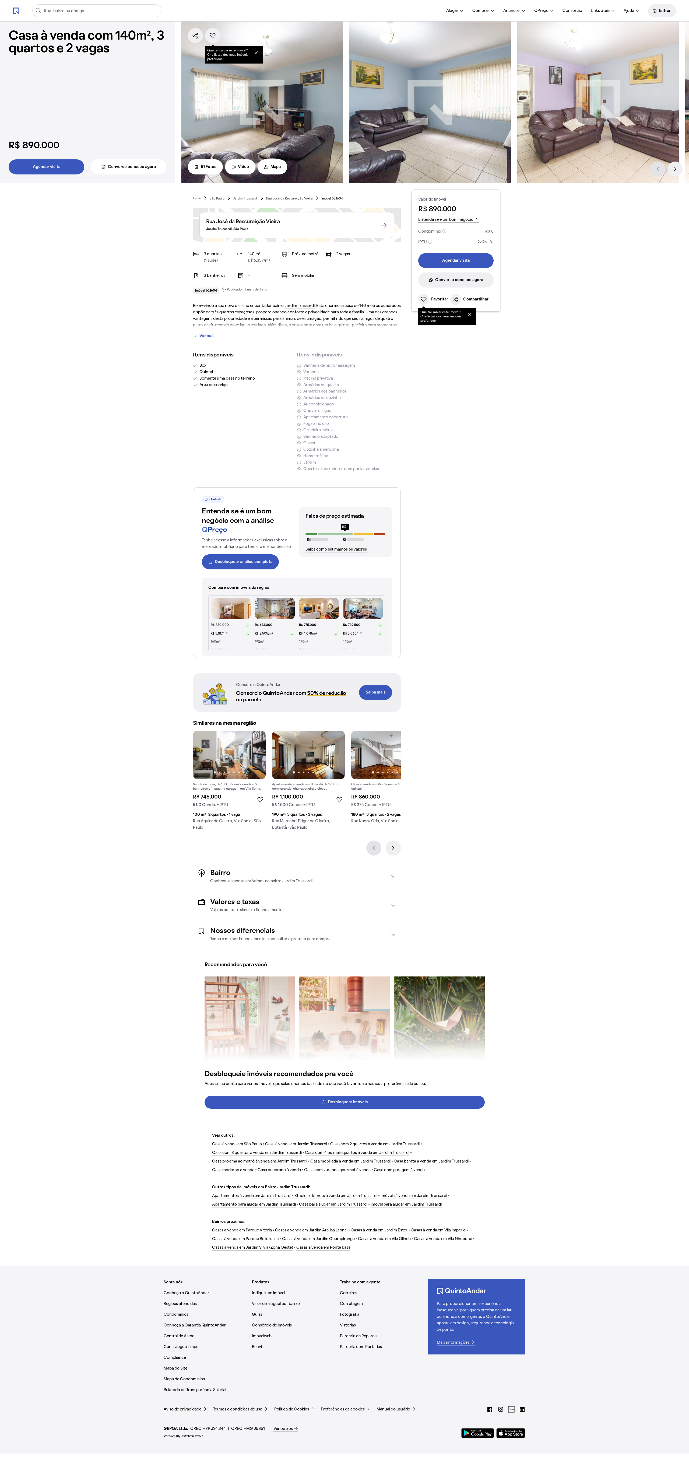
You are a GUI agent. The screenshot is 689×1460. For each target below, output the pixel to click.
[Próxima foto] (256, 755)
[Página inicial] (16, 10)
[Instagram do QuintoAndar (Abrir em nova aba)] (500, 1409)
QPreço (541, 11)
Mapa (275, 167)
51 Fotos (208, 167)
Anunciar (511, 11)
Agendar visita (46, 167)
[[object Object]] (256, 52)
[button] (297, 876)
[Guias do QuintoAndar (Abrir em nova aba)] (511, 1409)
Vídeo (243, 167)
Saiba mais (376, 692)
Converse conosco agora (132, 167)
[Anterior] (657, 169)
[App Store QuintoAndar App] (510, 1433)
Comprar (480, 11)
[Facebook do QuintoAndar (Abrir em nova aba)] (490, 1409)
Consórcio (572, 11)
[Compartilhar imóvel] (195, 35)
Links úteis (600, 11)
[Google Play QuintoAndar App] (477, 1433)
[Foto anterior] (202, 755)
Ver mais (207, 336)
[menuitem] (455, 10)
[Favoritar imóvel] (212, 35)
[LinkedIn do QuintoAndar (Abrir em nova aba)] (522, 1409)
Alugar (452, 11)
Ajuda (629, 11)
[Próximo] (675, 169)
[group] (229, 782)
